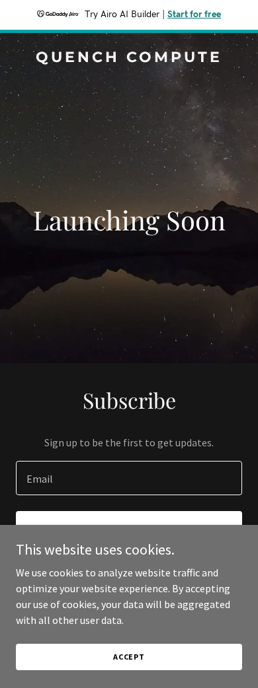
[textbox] (129, 478)
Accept (129, 657)
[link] (129, 58)
